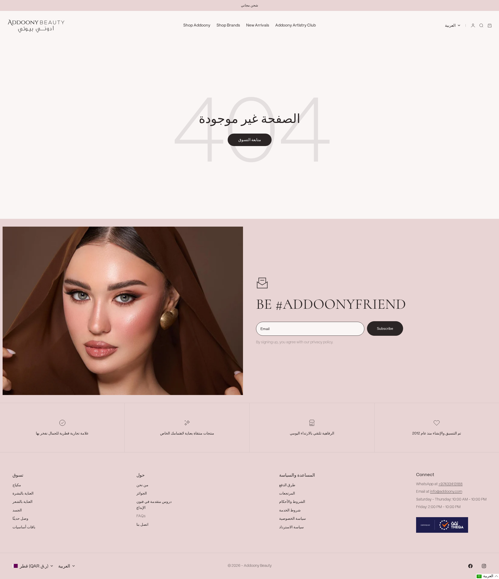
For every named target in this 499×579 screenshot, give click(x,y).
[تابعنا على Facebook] (470, 566)
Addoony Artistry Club (295, 25)
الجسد (17, 510)
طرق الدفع (287, 485)
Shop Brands (228, 25)
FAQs (141, 516)
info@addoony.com (446, 492)
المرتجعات (287, 493)
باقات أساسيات (23, 527)
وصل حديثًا (20, 519)
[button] (487, 576)
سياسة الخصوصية (292, 519)
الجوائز (141, 493)
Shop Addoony (196, 25)
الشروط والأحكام (292, 502)
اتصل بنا (142, 525)
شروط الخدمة (290, 510)
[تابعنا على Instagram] (484, 566)
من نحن (142, 485)
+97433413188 (450, 484)
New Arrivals (257, 25)
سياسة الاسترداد (291, 527)
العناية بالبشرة (23, 493)
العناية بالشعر (22, 502)
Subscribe (385, 328)
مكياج (16, 485)
